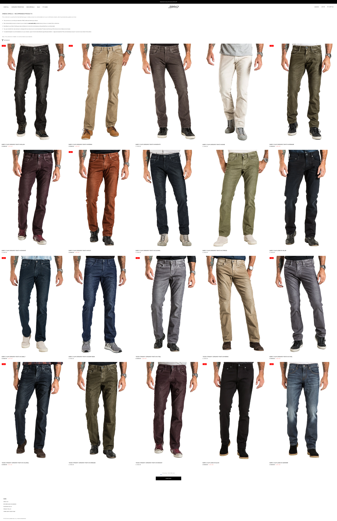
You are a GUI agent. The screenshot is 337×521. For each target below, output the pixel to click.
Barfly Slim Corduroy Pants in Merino (80, 144)
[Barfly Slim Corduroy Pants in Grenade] (302, 93)
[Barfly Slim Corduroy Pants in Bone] (235, 93)
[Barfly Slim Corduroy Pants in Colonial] (168, 199)
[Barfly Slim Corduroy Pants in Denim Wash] (101, 305)
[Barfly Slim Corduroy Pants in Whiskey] (34, 199)
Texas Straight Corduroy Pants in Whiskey (149, 462)
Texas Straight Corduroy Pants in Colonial (15, 462)
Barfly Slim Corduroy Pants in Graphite (148, 144)
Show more (168, 478)
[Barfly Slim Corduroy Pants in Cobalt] (34, 305)
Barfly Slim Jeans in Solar (278, 250)
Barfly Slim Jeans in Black (211, 462)
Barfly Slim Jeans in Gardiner (279, 462)
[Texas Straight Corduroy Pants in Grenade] (101, 411)
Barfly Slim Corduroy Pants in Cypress (215, 250)
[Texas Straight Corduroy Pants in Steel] (168, 305)
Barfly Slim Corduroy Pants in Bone (214, 144)
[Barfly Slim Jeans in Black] (235, 411)
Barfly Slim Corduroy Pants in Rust (80, 250)
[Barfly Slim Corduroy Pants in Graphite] (168, 93)
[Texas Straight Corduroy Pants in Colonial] (34, 411)
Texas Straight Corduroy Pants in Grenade (82, 462)
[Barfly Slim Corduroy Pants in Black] (34, 93)
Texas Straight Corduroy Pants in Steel (148, 356)
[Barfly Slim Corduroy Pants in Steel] (302, 305)
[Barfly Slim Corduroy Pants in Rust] (101, 199)
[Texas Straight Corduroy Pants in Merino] (235, 305)
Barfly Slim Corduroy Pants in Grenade (282, 144)
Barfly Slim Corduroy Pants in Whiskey (14, 250)
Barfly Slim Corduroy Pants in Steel (281, 356)
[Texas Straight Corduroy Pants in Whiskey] (168, 411)
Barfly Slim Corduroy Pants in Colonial (148, 250)
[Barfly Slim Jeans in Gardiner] (302, 411)
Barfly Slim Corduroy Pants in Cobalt (13, 356)
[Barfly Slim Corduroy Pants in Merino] (101, 93)
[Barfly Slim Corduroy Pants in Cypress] (235, 199)
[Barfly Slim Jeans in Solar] (302, 199)
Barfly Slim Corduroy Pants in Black (13, 144)
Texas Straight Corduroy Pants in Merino (215, 356)
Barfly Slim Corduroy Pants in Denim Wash (82, 356)
